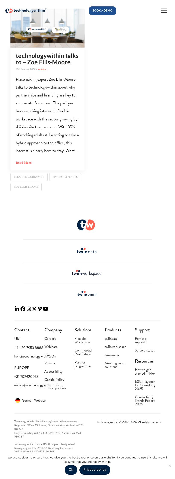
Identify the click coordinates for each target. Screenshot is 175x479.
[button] (164, 11)
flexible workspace (29, 176)
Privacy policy (94, 469)
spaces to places (65, 176)
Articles (42, 69)
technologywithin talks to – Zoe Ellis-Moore (47, 58)
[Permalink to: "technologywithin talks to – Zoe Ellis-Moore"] (47, 28)
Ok (71, 469)
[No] (170, 465)
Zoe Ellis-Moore (26, 186)
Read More (24, 162)
